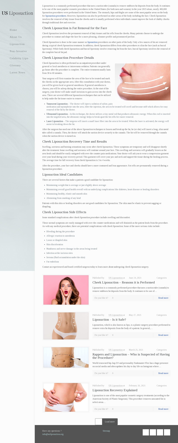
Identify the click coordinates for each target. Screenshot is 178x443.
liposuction (92, 42)
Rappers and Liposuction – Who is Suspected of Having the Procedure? (131, 356)
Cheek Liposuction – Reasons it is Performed (123, 282)
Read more (163, 298)
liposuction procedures (55, 16)
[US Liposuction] (17, 13)
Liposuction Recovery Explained (114, 390)
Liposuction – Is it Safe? (109, 319)
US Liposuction (116, 278)
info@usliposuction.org (53, 434)
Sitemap (106, 431)
